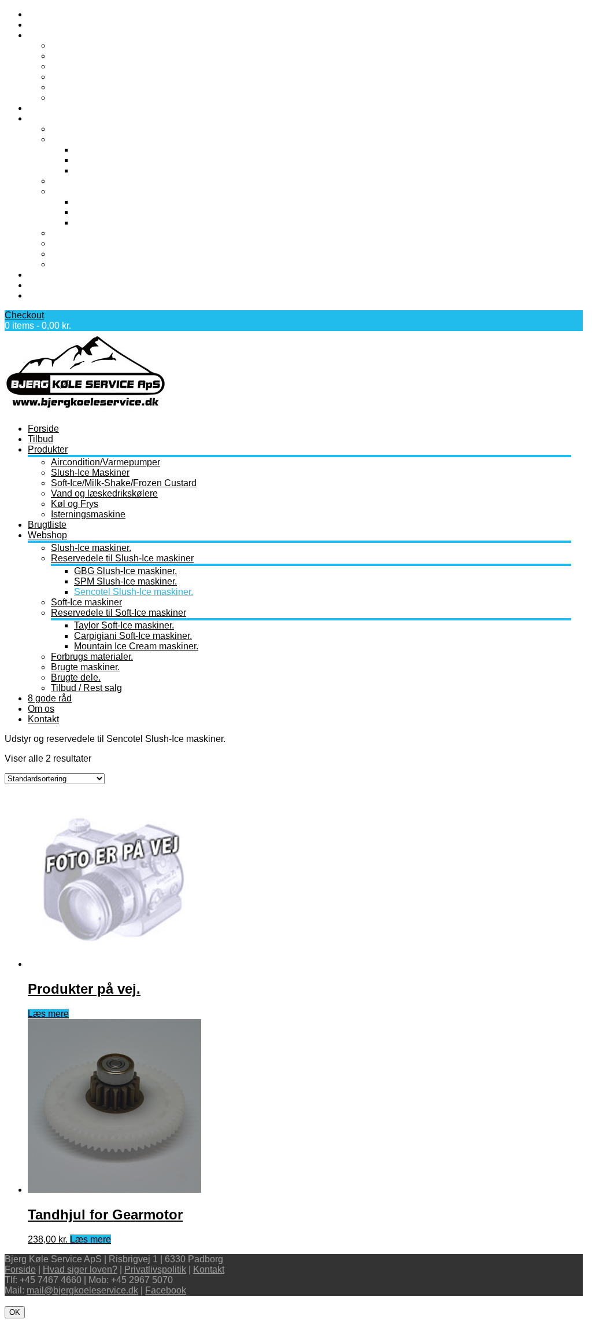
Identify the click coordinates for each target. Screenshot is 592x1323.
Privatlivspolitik (155, 1269)
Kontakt (43, 295)
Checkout (24, 315)
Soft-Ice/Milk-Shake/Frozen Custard (124, 66)
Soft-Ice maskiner (86, 181)
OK (14, 1312)
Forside (43, 14)
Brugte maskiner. (85, 243)
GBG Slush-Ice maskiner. (125, 150)
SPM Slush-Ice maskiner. (125, 160)
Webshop (47, 118)
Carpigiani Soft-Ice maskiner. (133, 212)
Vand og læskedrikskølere (104, 77)
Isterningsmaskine (88, 97)
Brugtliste (47, 108)
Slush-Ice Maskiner (90, 56)
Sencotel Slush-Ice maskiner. (133, 170)
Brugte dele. (76, 254)
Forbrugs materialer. (92, 233)
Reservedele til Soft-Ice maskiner (118, 191)
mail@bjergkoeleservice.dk (82, 1290)
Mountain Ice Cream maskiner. (136, 222)
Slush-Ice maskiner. (91, 129)
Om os (41, 285)
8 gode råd (50, 275)
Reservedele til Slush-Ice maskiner (122, 139)
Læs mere (48, 1014)
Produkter (48, 35)
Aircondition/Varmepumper (105, 45)
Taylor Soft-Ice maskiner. (124, 202)
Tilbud (40, 25)
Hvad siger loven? (80, 1269)
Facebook (165, 1290)
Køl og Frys (74, 87)
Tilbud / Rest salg (86, 264)
